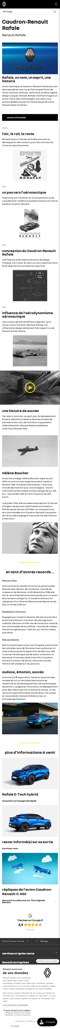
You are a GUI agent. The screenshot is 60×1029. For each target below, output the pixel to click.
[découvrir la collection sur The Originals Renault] (30, 869)
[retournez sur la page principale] (30, 773)
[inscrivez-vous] (30, 821)
